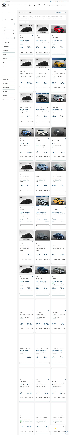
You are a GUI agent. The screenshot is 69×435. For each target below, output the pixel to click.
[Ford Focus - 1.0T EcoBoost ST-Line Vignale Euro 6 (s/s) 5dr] (42, 339)
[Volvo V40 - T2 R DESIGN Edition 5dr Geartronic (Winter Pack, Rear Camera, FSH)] (26, 201)
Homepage (12, 8)
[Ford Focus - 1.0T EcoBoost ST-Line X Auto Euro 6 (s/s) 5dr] (58, 304)
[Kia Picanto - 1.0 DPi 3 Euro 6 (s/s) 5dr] (58, 201)
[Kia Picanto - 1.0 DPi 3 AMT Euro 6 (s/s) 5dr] (26, 339)
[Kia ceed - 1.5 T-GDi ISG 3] (42, 235)
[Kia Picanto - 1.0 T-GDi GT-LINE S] (58, 98)
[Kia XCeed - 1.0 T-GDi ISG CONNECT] (26, 235)
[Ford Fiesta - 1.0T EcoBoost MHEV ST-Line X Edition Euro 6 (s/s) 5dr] (42, 201)
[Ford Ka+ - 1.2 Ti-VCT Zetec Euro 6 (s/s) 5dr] (42, 29)
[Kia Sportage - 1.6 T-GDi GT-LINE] (58, 132)
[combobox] (9, 24)
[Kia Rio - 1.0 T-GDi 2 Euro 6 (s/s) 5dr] (42, 63)
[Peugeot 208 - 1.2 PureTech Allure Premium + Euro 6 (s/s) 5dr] (42, 98)
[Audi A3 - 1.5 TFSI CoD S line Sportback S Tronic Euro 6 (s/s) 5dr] (26, 304)
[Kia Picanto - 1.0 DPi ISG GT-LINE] (42, 304)
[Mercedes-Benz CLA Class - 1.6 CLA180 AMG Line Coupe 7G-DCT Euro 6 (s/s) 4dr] (58, 408)
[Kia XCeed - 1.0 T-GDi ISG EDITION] (26, 132)
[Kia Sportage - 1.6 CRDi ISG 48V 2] (42, 270)
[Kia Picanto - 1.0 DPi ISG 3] (42, 167)
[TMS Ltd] (4, 4)
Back (4, 8)
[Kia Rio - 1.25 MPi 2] (26, 29)
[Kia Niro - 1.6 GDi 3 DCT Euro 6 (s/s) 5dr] (58, 270)
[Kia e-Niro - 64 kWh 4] (26, 408)
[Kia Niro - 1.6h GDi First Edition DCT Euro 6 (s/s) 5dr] (42, 132)
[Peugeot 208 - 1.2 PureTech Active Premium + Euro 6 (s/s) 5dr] (58, 63)
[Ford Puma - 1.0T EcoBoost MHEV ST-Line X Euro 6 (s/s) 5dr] (26, 98)
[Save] (33, 35)
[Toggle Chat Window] (66, 432)
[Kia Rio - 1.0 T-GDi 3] (58, 235)
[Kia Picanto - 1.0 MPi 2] (58, 29)
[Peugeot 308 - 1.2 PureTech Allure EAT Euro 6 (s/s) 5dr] (58, 373)
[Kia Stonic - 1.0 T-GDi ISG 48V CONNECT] (26, 167)
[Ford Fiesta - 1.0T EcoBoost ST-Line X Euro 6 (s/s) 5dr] (26, 63)
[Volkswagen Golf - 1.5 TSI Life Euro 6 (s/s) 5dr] (26, 270)
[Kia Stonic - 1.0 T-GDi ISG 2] (42, 373)
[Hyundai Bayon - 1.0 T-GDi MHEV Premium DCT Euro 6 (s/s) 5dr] (26, 373)
